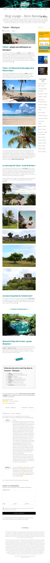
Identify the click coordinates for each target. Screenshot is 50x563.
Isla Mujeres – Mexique (42, 93)
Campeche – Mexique (42, 96)
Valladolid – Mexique (42, 126)
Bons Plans (31, 9)
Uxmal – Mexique (41, 112)
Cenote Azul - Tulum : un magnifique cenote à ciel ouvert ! (17, 416)
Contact (45, 9)
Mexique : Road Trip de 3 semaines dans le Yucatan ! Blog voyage (19, 417)
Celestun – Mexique (42, 151)
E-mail (15, 503)
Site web (27, 503)
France (25, 9)
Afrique (15, 9)
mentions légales (25, 557)
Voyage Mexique (7, 30)
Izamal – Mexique (41, 137)
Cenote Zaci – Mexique (42, 104)
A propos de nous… (38, 9)
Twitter (20, 393)
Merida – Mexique (41, 148)
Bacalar (19, 53)
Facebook (25, 393)
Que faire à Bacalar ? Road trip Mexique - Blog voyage (16, 480)
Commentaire (6, 489)
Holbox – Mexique (41, 146)
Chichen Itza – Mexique (42, 118)
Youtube (29, 393)
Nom (3, 503)
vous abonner (5, 509)
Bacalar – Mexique (11, 407)
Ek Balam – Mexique (42, 143)
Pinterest (33, 393)
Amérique (5, 9)
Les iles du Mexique (42, 140)
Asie (10, 9)
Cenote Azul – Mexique (27, 407)
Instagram (5, 395)
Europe (20, 9)
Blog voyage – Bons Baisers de (25, 16)
